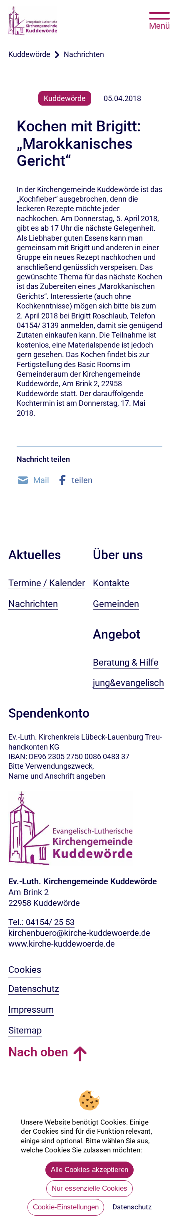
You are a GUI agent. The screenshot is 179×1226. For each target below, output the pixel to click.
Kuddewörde (29, 54)
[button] (33, 480)
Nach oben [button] (38, 1052)
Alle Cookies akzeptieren (89, 1170)
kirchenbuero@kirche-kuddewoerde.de (79, 933)
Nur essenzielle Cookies (89, 1188)
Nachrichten (84, 54)
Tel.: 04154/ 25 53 (41, 922)
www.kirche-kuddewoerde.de (61, 944)
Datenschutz (132, 1207)
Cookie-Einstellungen (66, 1207)
